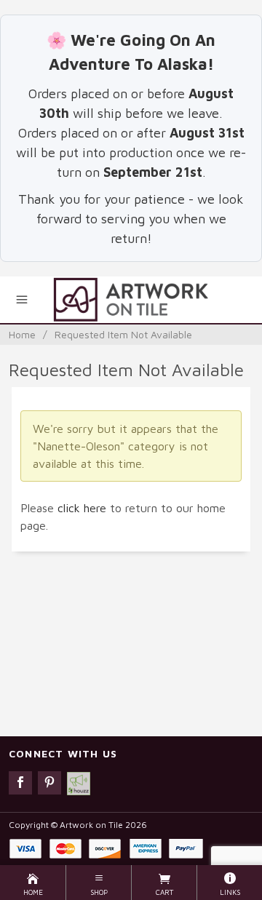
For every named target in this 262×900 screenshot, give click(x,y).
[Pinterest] (49, 783)
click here (81, 507)
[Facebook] (20, 783)
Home (22, 334)
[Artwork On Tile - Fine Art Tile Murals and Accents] (130, 299)
